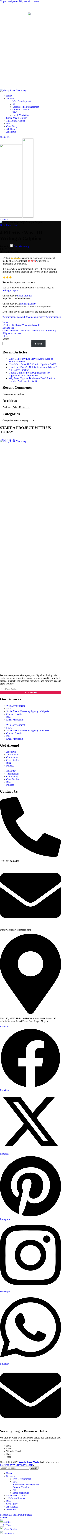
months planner (28, 303)
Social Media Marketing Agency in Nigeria (27, 711)
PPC (15, 112)
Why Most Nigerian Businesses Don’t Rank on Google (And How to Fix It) (32, 379)
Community (12, 757)
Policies (10, 765)
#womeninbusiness (35, 317)
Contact (4, 219)
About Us (11, 751)
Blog (8, 763)
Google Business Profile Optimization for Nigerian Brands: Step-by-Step (29, 374)
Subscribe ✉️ (30, 692)
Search (6, 339)
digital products (24, 295)
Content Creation (21, 109)
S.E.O (9, 708)
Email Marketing (21, 115)
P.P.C (8, 717)
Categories (8, 420)
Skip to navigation (9, 1)
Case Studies (12, 760)
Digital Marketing (9, 225)
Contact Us (5, 137)
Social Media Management (26, 106)
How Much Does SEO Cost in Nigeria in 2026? (32, 364)
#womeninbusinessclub (14, 317)
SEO (15, 104)
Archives (7, 407)
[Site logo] (14, 90)
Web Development (22, 101)
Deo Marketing (21, 246)
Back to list (8, 327)
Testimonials (12, 754)
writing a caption (11, 290)
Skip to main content (29, 1)
